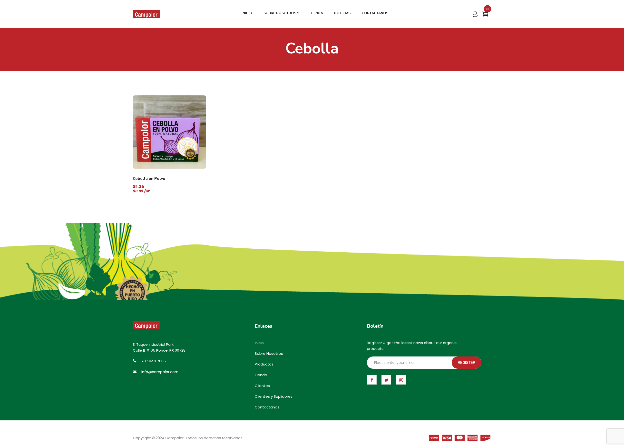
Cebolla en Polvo (149, 178)
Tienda (261, 374)
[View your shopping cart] (485, 15)
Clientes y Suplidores (273, 396)
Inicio (259, 342)
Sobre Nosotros (269, 353)
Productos (264, 364)
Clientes (262, 385)
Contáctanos (267, 407)
